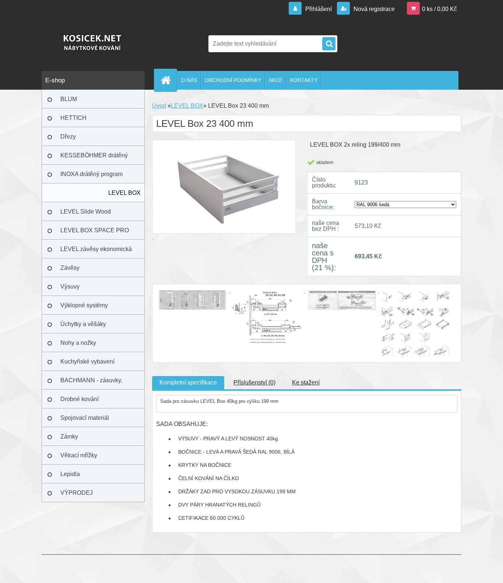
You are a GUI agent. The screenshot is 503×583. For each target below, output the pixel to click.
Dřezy (68, 136)
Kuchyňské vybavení (87, 361)
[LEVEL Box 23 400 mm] (193, 290)
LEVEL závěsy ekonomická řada (96, 252)
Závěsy (70, 268)
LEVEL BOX (124, 193)
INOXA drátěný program (91, 174)
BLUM (68, 99)
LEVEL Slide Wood (85, 211)
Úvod (159, 106)
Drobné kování (79, 399)
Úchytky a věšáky (83, 324)
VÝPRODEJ (76, 493)
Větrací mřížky (78, 455)
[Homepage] (168, 80)
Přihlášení (318, 9)
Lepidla (70, 474)
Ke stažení (306, 382)
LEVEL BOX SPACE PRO (94, 230)
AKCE (275, 80)
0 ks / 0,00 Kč (439, 9)
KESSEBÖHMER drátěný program (94, 158)
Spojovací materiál (84, 418)
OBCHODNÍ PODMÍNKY (233, 80)
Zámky (69, 436)
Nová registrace (373, 9)
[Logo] (92, 43)
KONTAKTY (303, 80)
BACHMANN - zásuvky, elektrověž (91, 383)
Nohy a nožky (78, 343)
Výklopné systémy (84, 305)
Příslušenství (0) (254, 382)
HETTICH (73, 118)
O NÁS (189, 80)
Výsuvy (70, 286)
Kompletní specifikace (188, 382)
